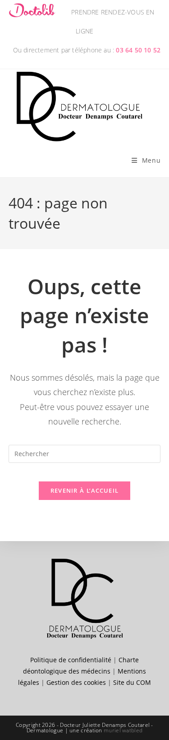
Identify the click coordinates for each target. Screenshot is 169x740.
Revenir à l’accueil (84, 490)
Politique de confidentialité (70, 659)
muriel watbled (123, 730)
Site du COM (132, 682)
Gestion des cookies (76, 682)
